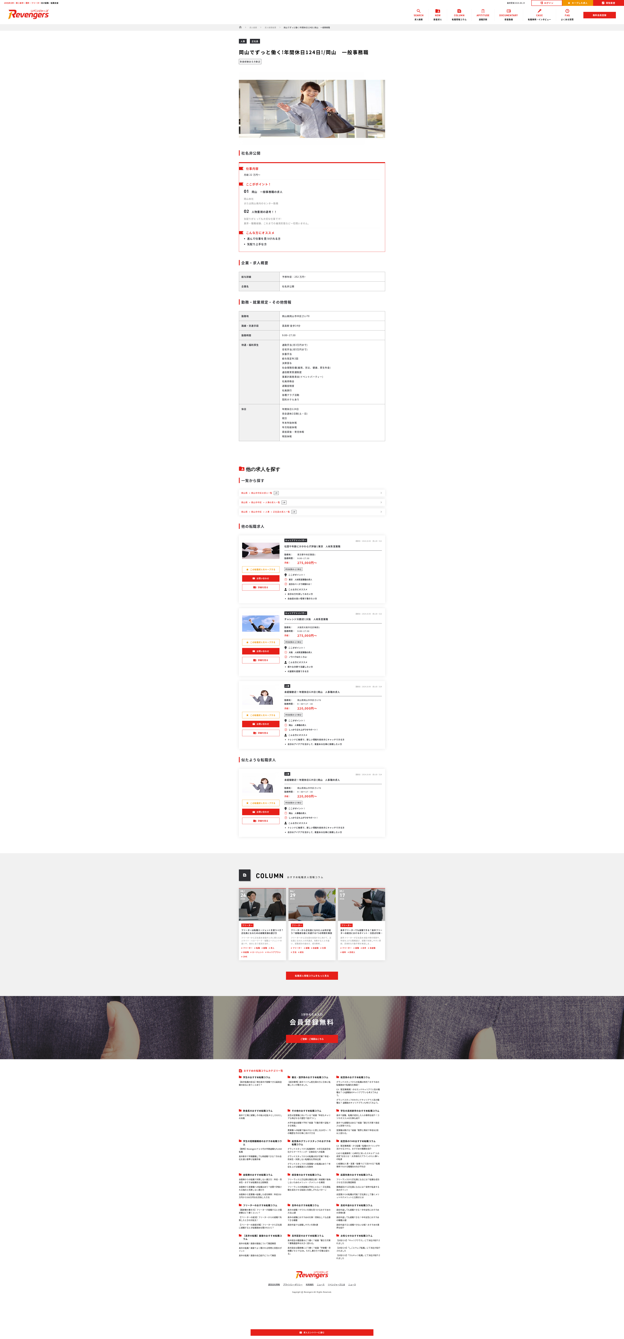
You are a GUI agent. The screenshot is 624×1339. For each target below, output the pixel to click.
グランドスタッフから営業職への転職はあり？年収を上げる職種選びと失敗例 (309, 1165)
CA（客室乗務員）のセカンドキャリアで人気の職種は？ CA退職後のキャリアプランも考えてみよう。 (358, 1092)
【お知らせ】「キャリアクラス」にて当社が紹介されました (358, 1242)
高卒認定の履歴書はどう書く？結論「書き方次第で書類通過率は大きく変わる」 (309, 1242)
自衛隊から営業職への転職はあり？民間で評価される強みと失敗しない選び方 (260, 1188)
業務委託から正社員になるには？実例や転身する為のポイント (357, 1188)
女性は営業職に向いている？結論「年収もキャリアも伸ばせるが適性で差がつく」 (309, 1116)
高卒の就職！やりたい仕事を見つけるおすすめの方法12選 (309, 1211)
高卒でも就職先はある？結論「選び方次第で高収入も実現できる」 (357, 1124)
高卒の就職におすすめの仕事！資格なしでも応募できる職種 (309, 1219)
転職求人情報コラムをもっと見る (312, 975)
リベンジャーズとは (336, 1284)
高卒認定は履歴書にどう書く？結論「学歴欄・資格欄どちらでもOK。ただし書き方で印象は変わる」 (309, 1250)
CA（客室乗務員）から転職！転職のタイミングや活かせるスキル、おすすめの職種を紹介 (358, 1147)
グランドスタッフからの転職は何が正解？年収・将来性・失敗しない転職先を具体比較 (309, 1158)
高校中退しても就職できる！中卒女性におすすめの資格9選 (357, 1211)
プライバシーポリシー (293, 1284)
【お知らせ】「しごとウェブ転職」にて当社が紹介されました (358, 1249)
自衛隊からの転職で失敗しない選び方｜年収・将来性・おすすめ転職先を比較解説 (260, 1181)
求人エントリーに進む (314, 1332)
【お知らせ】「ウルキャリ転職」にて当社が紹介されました (358, 1257)
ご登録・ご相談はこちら (312, 1038)
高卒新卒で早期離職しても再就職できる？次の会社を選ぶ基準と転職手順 (260, 1158)
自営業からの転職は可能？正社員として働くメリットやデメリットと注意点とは (357, 1196)
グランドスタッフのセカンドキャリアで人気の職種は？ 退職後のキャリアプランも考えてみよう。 (357, 1101)
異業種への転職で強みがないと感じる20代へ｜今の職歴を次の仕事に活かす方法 (309, 1131)
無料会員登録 (599, 15)
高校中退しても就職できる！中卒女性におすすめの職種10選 (357, 1219)
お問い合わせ (263, 578)
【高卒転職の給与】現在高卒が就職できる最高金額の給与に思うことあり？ (260, 1083)
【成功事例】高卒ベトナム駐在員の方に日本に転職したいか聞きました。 (309, 1083)
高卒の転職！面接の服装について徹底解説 (257, 1243)
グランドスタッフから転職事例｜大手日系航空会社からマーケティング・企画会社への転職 (309, 1150)
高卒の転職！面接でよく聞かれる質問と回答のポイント (260, 1249)
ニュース (321, 1284)
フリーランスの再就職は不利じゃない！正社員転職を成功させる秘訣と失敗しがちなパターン (309, 1188)
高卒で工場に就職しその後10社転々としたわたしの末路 (260, 1116)
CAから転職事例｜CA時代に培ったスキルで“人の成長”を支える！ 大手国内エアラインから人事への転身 (357, 1156)
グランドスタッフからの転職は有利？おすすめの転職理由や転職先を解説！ (357, 1083)
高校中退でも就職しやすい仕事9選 (303, 1224)
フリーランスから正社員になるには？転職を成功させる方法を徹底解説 (357, 1181)
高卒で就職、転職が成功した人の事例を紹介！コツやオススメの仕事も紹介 (357, 1116)
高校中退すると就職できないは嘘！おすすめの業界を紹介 (357, 1226)
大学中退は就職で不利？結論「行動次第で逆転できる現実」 (309, 1124)
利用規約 (310, 1284)
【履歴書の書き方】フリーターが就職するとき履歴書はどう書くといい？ (260, 1211)
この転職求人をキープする (262, 569)
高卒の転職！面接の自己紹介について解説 (257, 1255)
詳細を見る (263, 587)
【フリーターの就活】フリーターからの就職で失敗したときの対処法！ (260, 1219)
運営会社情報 (274, 1284)
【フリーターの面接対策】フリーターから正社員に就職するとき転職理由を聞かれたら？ (260, 1226)
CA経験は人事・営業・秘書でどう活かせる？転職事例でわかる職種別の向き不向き (358, 1165)
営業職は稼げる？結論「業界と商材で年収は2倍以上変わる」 (357, 1131)
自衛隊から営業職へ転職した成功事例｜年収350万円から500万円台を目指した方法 (260, 1196)
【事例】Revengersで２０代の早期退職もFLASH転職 (260, 1150)
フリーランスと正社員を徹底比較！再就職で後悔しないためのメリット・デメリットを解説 (309, 1181)
